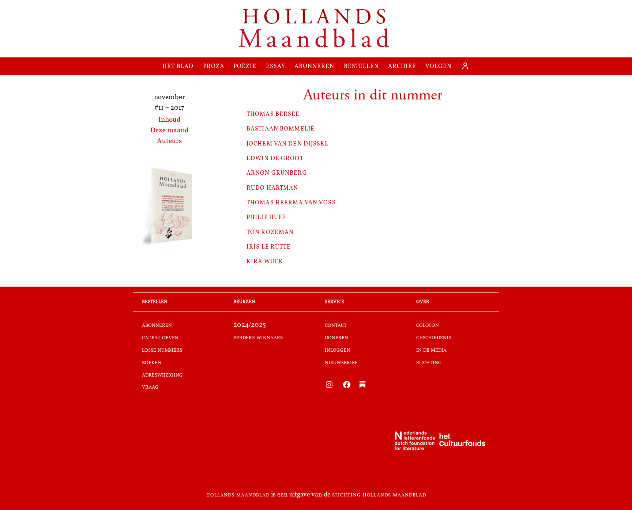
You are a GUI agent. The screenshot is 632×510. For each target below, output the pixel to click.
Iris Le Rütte (269, 246)
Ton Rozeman (270, 232)
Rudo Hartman (272, 188)
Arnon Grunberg (277, 173)
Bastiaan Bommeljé (281, 128)
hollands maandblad (238, 495)
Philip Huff (266, 217)
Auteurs (169, 141)
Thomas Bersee (273, 114)
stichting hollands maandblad (379, 495)
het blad (177, 66)
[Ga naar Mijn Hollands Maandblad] (465, 66)
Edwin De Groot (275, 158)
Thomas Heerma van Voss (291, 202)
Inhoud (169, 120)
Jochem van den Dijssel (287, 143)
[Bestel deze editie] (169, 207)
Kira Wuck (265, 261)
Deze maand (169, 130)
